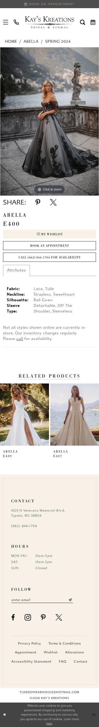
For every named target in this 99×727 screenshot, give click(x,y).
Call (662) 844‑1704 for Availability (49, 257)
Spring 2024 (58, 41)
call (19, 339)
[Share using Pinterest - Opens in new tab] (38, 202)
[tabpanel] (49, 121)
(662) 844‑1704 (24, 526)
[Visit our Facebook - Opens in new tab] (13, 617)
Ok (94, 714)
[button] (6, 22)
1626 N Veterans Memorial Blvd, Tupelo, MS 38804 (38, 513)
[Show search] (82, 22)
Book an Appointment (49, 246)
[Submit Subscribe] (70, 600)
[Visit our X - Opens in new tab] (59, 617)
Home (11, 41)
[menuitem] (6, 22)
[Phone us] (16, 22)
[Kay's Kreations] (49, 22)
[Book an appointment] (93, 22)
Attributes (16, 270)
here (49, 723)
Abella (31, 41)
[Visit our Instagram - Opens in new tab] (28, 617)
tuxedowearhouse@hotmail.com (49, 692)
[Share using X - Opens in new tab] (53, 202)
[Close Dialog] (4, 714)
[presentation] (24, 414)
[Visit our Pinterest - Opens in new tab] (43, 617)
